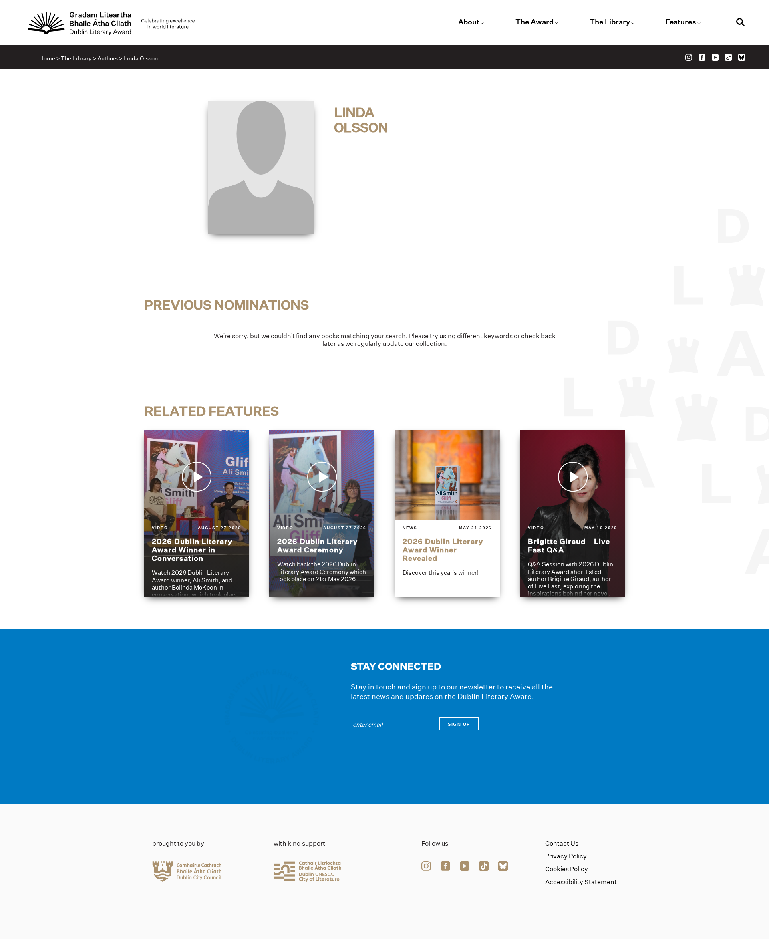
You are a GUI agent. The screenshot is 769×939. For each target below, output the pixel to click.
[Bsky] (741, 57)
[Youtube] (715, 57)
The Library (610, 22)
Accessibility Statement (581, 882)
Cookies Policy (566, 869)
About (468, 22)
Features (681, 22)
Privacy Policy (566, 856)
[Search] (740, 23)
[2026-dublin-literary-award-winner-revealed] (447, 513)
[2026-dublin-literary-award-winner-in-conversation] (196, 513)
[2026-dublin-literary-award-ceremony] (321, 513)
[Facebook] (702, 57)
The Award (534, 22)
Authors (107, 58)
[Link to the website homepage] (111, 23)
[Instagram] (688, 57)
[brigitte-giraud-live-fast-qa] (572, 513)
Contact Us (561, 843)
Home (47, 58)
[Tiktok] (728, 57)
